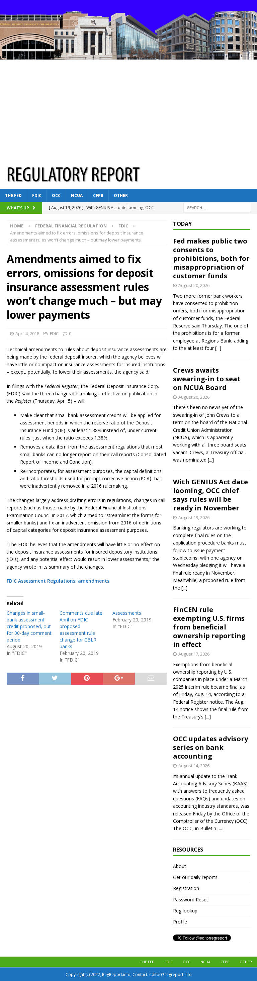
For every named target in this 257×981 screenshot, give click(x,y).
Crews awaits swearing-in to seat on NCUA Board (207, 379)
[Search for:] (216, 207)
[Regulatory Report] (128, 55)
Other (121, 195)
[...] (218, 348)
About (179, 866)
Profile (180, 921)
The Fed (13, 195)
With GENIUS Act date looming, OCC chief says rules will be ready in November (210, 494)
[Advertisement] (128, 110)
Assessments (126, 613)
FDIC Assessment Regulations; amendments (58, 581)
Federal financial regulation (71, 226)
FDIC (36, 195)
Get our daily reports (195, 877)
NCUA (77, 195)
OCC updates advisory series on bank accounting (210, 747)
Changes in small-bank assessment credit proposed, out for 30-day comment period (29, 626)
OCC (56, 195)
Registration (186, 888)
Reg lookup (185, 910)
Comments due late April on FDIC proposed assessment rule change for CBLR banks (81, 630)
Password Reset (190, 899)
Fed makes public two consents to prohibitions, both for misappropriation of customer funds (211, 258)
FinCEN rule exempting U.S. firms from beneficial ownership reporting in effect (209, 627)
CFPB (98, 195)
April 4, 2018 (27, 333)
